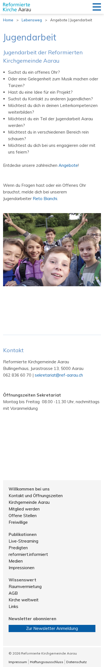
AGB (13, 593)
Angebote (68, 165)
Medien (16, 561)
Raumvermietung (25, 586)
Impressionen (21, 567)
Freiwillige (18, 522)
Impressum (18, 662)
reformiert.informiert (28, 554)
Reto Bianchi (45, 198)
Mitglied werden (24, 509)
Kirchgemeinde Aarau (29, 502)
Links (13, 606)
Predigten (18, 547)
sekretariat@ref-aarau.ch (59, 375)
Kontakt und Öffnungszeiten (36, 495)
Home (8, 20)
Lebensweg (32, 20)
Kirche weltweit (24, 599)
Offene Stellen (23, 515)
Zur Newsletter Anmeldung (52, 628)
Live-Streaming (23, 541)
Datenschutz (76, 662)
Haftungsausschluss (46, 662)
